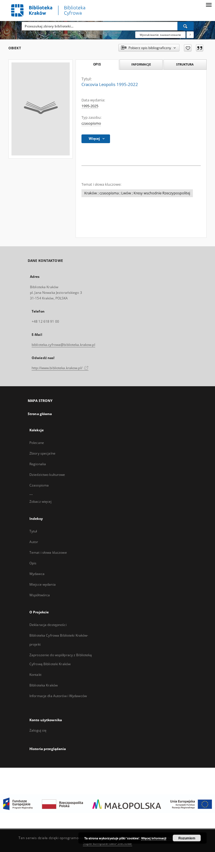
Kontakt (35, 674)
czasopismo (91, 123)
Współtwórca (39, 595)
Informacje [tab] (141, 64)
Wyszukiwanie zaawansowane (160, 35)
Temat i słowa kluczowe (48, 552)
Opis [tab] (97, 64)
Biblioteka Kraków (43, 685)
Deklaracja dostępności (48, 624)
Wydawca (37, 573)
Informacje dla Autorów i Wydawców (58, 695)
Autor (33, 541)
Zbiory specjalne (42, 453)
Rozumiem (186, 838)
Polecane (36, 442)
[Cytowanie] (199, 48)
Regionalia (37, 464)
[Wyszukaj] (185, 26)
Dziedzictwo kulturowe (47, 474)
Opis (32, 563)
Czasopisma (39, 485)
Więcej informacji (153, 838)
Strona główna (40, 413)
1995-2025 (89, 106)
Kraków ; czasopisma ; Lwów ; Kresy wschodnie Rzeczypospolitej (137, 193)
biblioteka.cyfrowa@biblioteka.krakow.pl (63, 344)
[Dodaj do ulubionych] (187, 48)
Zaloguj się (38, 730)
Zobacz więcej (40, 501)
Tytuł (33, 531)
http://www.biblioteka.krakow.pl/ (57, 368)
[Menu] (209, 4)
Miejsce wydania (42, 584)
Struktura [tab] (185, 64)
